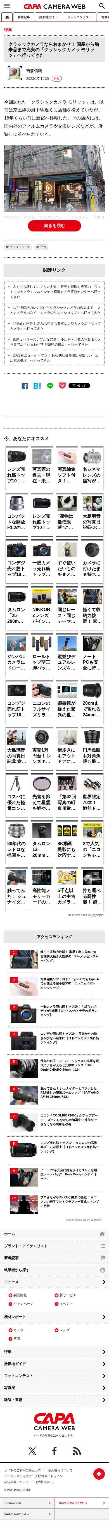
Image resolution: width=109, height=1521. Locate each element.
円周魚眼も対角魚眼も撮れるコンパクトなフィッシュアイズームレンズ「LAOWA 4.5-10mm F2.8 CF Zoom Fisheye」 (92, 756)
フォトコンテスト (79, 17)
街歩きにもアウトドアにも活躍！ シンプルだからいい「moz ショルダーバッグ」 (67, 756)
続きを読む (54, 225)
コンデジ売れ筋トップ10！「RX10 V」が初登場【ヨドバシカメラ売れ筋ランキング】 (16, 568)
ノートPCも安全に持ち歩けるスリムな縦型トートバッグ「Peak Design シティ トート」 (92, 662)
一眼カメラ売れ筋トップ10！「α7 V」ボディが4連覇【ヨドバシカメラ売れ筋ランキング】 (69, 1011)
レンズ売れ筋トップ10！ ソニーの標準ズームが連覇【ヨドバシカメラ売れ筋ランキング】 (16, 475)
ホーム (7, 16)
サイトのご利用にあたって (22, 1470)
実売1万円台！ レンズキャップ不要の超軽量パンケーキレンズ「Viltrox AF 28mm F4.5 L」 (41, 756)
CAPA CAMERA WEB (55, 6)
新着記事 (24, 17)
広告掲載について (16, 1482)
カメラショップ (20, 246)
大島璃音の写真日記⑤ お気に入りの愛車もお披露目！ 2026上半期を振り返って (92, 522)
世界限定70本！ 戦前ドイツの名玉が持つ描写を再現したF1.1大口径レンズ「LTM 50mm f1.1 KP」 (92, 802)
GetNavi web (12, 1503)
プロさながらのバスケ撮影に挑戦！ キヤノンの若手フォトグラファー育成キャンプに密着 (70, 1201)
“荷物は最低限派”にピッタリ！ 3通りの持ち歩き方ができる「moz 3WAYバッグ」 (66, 522)
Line (50, 385)
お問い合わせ (45, 1482)
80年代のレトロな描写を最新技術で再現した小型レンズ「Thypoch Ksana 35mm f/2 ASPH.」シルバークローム (16, 849)
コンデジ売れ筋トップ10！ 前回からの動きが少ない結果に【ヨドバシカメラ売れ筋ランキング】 (70, 1038)
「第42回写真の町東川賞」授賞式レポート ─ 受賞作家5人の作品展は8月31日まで (67, 802)
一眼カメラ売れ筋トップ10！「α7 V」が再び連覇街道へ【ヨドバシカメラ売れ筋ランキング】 (41, 568)
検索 (102, 6)
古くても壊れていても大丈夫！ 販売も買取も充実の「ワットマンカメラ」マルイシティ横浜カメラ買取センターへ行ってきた (55, 292)
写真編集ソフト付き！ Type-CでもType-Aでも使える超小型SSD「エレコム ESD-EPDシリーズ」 (67, 475)
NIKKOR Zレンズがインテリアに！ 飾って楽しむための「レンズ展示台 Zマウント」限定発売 (41, 615)
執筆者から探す (17, 1270)
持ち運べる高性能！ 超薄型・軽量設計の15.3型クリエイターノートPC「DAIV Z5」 (92, 896)
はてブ (37, 385)
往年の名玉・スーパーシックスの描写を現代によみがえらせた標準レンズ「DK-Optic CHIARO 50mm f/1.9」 (70, 1065)
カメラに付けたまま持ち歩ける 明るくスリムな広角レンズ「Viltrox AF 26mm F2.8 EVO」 (92, 568)
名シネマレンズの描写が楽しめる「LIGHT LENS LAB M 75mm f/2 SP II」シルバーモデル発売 (92, 475)
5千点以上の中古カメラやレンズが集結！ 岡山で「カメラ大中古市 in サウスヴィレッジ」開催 (67, 896)
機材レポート (15, 1317)
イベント (66, 1304)
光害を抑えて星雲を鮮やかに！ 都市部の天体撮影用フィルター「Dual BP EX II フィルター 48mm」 (41, 802)
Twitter (32, 1451)
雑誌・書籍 (13, 1400)
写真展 (9, 1388)
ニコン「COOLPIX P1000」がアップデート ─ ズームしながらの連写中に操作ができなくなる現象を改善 (69, 1120)
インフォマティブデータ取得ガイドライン (33, 1476)
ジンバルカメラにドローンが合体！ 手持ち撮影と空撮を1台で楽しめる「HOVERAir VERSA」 (16, 662)
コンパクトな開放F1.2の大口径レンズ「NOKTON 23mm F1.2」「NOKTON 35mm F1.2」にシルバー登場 (16, 522)
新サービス (68, 1295)
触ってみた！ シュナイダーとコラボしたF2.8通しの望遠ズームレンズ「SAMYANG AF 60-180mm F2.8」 (16, 896)
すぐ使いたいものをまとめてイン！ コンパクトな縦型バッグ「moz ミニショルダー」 (67, 568)
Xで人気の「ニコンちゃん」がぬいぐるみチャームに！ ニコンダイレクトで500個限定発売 (92, 849)
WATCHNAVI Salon (16, 1514)
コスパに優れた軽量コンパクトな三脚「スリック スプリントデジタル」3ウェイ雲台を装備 (16, 802)
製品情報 (20, 1295)
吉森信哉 (34, 70)
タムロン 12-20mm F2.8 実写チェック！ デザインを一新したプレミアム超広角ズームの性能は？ (41, 849)
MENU (7, 5)
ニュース (11, 1282)
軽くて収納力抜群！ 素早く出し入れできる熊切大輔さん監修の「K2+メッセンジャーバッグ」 (92, 615)
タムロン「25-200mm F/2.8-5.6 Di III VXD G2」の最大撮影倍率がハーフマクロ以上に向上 (16, 615)
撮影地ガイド (48, 17)
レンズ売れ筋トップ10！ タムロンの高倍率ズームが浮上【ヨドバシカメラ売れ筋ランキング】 (41, 522)
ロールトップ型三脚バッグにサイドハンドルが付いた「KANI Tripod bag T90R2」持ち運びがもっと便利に (41, 662)
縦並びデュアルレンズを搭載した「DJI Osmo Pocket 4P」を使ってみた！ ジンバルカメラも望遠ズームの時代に (67, 662)
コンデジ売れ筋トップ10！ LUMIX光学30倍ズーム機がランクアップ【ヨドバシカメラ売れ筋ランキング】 (16, 709)
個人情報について (60, 1470)
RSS (77, 1451)
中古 (43, 246)
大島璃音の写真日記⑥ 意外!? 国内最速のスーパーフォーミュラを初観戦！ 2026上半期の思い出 (16, 756)
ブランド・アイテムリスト (26, 1246)
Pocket (62, 385)
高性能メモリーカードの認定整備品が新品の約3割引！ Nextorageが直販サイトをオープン (41, 896)
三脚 (16, 1339)
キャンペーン (23, 1304)
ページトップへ (99, 1474)
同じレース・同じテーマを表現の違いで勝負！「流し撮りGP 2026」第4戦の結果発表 (67, 615)
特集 (57, 78)
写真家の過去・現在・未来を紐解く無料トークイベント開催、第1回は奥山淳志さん (41, 475)
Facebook (24, 385)
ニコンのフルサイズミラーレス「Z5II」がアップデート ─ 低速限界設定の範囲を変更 (41, 709)
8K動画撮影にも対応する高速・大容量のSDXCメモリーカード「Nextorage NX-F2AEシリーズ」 (67, 849)
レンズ (65, 1330)
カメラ (18, 1330)
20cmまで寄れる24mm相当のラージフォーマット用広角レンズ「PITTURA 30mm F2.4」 (92, 709)
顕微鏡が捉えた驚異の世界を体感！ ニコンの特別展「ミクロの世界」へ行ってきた (66, 709)
